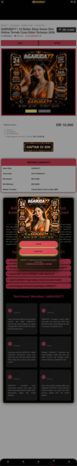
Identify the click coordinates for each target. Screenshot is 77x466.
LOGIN (38, 244)
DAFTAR (38, 251)
